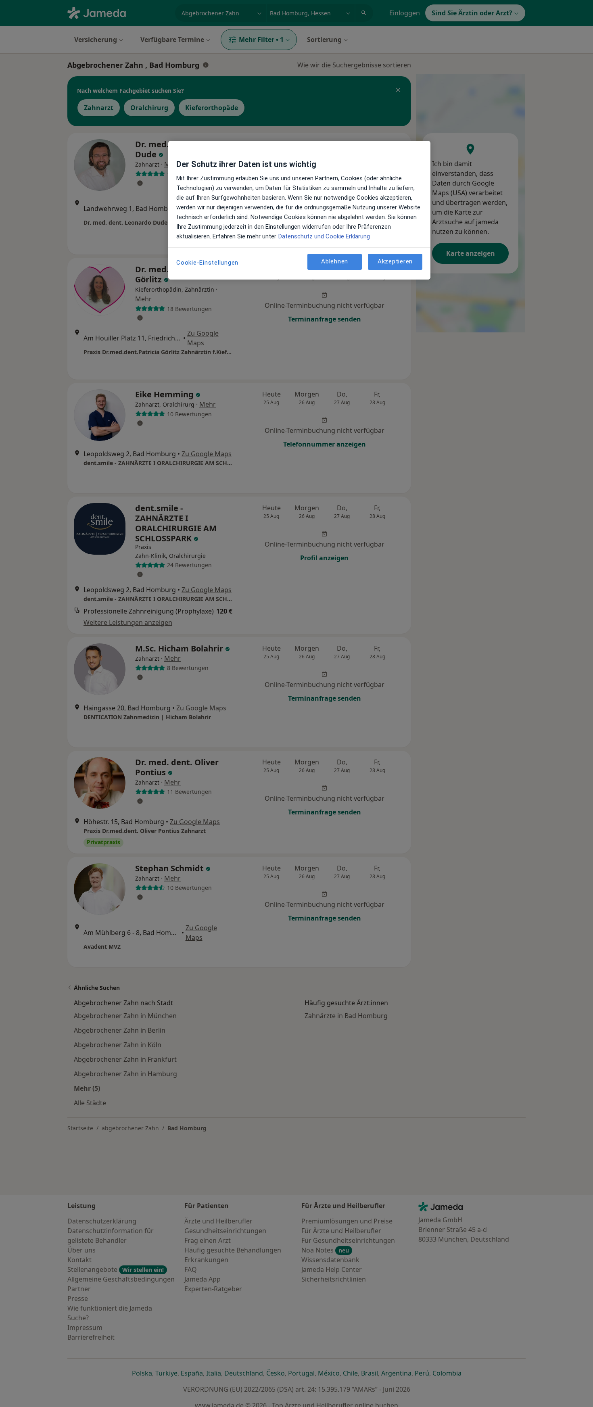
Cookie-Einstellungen (207, 262)
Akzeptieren (395, 261)
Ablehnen (334, 261)
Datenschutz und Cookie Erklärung (324, 236)
